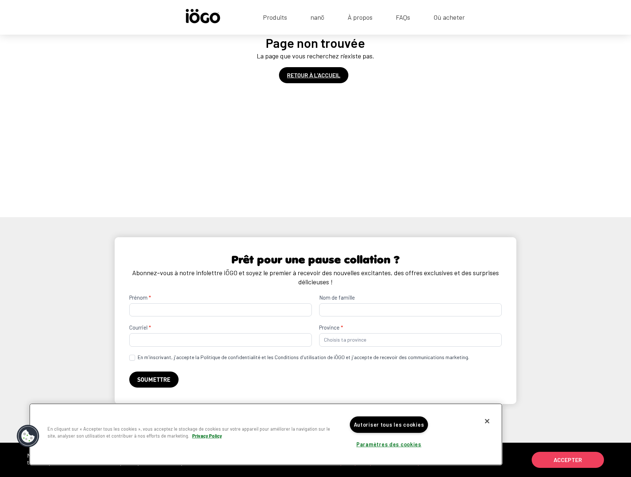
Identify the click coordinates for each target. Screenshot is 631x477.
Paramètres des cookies (388, 444)
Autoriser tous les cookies (389, 425)
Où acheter (449, 17)
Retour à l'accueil (313, 75)
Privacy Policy (207, 436)
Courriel (140, 327)
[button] (28, 436)
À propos (360, 17)
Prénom (140, 297)
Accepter (568, 459)
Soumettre (154, 379)
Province (331, 327)
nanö (317, 17)
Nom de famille (337, 297)
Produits (275, 17)
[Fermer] (487, 421)
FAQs (403, 17)
